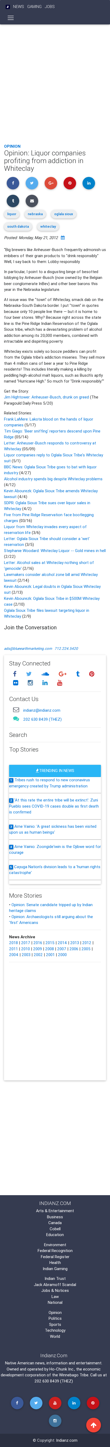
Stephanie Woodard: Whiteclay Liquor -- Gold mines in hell (55, 550)
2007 (61, 948)
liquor (11, 214)
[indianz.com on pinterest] (91, 674)
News (18, 6)
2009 (37, 948)
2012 (86, 942)
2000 (62, 954)
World (55, 1336)
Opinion (12, 146)
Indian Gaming (55, 1268)
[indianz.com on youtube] (59, 683)
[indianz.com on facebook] (15, 674)
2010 (25, 948)
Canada (55, 1222)
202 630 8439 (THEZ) (42, 719)
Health (55, 1262)
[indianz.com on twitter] (29, 674)
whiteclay (48, 226)
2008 (49, 948)
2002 (38, 954)
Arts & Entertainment (55, 1210)
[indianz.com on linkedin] (45, 683)
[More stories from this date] (63, 237)
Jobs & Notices (55, 1290)
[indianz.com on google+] (63, 674)
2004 (13, 954)
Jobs (50, 6)
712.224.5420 (66, 648)
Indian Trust (55, 1278)
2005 (86, 948)
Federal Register (55, 1256)
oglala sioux (63, 214)
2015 (49, 942)
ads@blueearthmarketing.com (28, 648)
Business (55, 1216)
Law (55, 1296)
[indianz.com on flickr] (16, 683)
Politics (55, 1318)
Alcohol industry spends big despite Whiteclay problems (53, 478)
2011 (13, 948)
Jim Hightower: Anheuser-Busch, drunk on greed (47, 397)
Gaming (34, 6)
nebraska (35, 214)
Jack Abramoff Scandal (55, 1284)
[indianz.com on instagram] (31, 683)
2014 (62, 942)
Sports (55, 1324)
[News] (7, 6)
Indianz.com (66, 1440)
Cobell (55, 1228)
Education (55, 1234)
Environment (55, 1244)
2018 (13, 942)
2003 (26, 954)
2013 (74, 942)
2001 (50, 954)
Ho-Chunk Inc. (61, 1369)
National (55, 1302)
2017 (25, 942)
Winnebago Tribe (73, 1374)
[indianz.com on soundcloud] (46, 674)
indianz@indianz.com (41, 710)
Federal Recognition (55, 1250)
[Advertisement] (55, 82)
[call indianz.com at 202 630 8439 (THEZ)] (16, 718)
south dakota (18, 226)
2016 (37, 942)
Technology (55, 1330)
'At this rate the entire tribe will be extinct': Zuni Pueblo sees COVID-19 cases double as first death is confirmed (54, 805)
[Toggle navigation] (11, 18)
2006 (73, 948)
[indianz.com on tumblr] (78, 674)
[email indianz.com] (16, 709)
